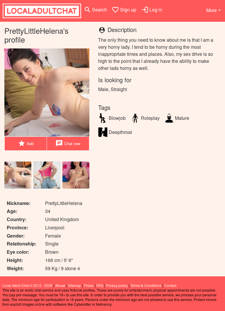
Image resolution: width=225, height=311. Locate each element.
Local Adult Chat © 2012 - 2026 (27, 285)
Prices (89, 285)
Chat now (68, 143)
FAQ (99, 285)
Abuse (60, 285)
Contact (170, 285)
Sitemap (74, 285)
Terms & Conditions (145, 285)
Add (25, 143)
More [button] (211, 10)
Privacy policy (117, 285)
